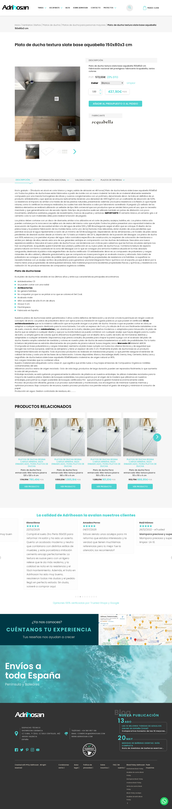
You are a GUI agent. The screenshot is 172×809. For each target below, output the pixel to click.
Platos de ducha (51, 25)
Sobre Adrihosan (80, 8)
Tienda (40, 8)
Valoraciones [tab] (83, 179)
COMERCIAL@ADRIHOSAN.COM (91, 733)
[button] (164, 801)
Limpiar (131, 83)
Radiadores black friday (135, 769)
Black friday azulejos (134, 793)
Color (94, 83)
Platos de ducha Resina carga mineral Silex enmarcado (30, 461)
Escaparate (54, 8)
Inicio (17, 25)
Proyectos (108, 8)
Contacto (96, 8)
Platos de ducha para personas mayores (83, 25)
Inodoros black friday (134, 783)
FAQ (114, 765)
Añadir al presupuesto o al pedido (115, 103)
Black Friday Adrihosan (136, 765)
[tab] (23, 180)
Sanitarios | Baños (31, 25)
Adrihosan (34, 765)
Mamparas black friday (135, 779)
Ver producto (31, 486)
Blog (68, 8)
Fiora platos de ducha (38, 465)
